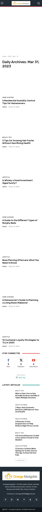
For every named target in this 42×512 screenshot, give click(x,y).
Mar (14, 56)
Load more (20, 460)
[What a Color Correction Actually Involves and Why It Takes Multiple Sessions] (8, 394)
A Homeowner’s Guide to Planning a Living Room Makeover (20, 301)
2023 (9, 56)
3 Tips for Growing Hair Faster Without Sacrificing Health (18, 142)
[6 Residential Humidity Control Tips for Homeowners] (21, 83)
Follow (21, 359)
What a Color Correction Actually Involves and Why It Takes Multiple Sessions (27, 395)
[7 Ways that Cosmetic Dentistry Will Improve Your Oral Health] (8, 408)
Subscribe (33, 359)
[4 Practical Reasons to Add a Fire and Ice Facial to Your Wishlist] (8, 436)
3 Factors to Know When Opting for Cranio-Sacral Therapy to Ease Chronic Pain (26, 452)
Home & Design (8, 97)
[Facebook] (5, 499)
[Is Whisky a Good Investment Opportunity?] (21, 163)
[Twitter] (36, 499)
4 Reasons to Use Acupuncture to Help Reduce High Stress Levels (27, 424)
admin (4, 107)
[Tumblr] (30, 499)
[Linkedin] (18, 499)
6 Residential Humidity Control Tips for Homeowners (18, 102)
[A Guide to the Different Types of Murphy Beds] (21, 203)
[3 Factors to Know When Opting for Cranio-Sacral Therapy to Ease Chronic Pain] (8, 450)
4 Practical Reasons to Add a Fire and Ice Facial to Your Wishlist (27, 438)
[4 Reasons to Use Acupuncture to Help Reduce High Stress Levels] (8, 422)
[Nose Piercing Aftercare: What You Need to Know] (21, 242)
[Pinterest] (24, 499)
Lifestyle (6, 177)
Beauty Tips (7, 137)
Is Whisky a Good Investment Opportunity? (17, 181)
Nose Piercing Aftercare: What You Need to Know (20, 261)
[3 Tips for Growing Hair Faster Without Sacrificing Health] (21, 123)
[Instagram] (11, 499)
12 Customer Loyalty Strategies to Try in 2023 (20, 341)
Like (8, 359)
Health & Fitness (21, 405)
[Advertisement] (21, 30)
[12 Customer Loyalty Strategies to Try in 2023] (21, 322)
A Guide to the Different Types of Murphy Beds (19, 221)
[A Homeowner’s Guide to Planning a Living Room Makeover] (21, 282)
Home (4, 56)
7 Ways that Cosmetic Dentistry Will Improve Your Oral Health (27, 409)
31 (17, 56)
